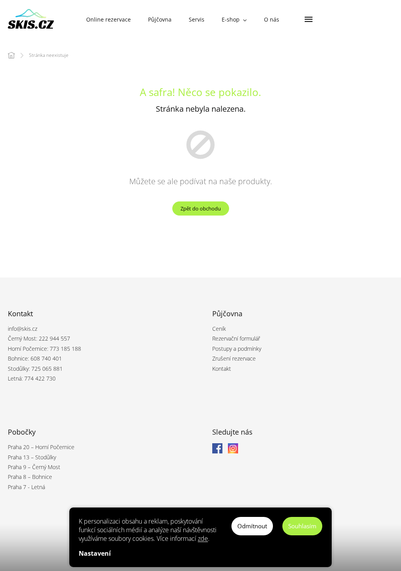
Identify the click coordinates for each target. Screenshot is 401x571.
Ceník (219, 328)
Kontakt (221, 368)
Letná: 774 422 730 (32, 378)
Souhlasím (302, 526)
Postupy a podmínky (236, 348)
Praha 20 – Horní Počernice (41, 447)
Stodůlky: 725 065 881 (35, 368)
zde (203, 538)
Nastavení (95, 553)
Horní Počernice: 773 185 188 (44, 348)
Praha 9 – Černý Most (34, 467)
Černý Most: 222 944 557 (39, 338)
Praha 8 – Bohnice (30, 476)
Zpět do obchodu (201, 208)
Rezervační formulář (236, 338)
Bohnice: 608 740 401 (35, 358)
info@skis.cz (22, 328)
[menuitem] (108, 19)
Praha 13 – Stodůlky (32, 457)
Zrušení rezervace (234, 358)
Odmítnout (252, 526)
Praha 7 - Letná (26, 487)
